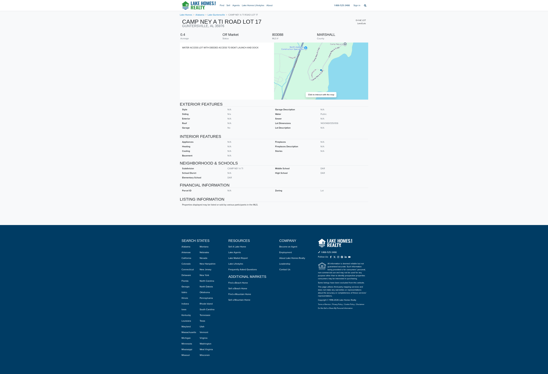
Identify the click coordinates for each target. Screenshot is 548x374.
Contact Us (284, 269)
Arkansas (186, 252)
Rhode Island (206, 303)
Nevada (203, 258)
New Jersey (205, 269)
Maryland (186, 326)
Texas (202, 320)
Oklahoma (205, 292)
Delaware (186, 275)
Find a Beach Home (238, 282)
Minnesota (187, 343)
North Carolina (207, 281)
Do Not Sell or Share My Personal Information (335, 308)
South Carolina (207, 309)
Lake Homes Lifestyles (253, 5)
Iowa (184, 309)
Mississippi (187, 349)
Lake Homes (186, 14)
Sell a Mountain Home (239, 300)
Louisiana (186, 320)
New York (204, 275)
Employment (285, 252)
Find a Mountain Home (239, 294)
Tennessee (205, 315)
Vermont (204, 332)
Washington (205, 343)
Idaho (184, 292)
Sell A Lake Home (237, 246)
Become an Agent (288, 246)
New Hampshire (207, 263)
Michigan (186, 338)
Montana (204, 246)
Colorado (186, 263)
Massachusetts (189, 332)
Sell (228, 5)
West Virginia (206, 349)
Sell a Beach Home (237, 288)
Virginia (203, 338)
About (269, 5)
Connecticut (188, 269)
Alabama (200, 14)
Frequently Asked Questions (242, 269)
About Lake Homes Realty (292, 258)
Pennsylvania (206, 298)
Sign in (356, 5)
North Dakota (206, 286)
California (186, 258)
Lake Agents (234, 252)
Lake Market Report (238, 258)
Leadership (284, 263)
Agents (236, 5)
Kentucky (186, 315)
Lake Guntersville (216, 14)
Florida (185, 281)
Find (222, 5)
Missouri (186, 355)
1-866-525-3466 (342, 5)
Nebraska (204, 252)
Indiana (185, 303)
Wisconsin (205, 355)
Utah (202, 326)
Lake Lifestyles (235, 263)
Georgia (185, 286)
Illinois (185, 298)
